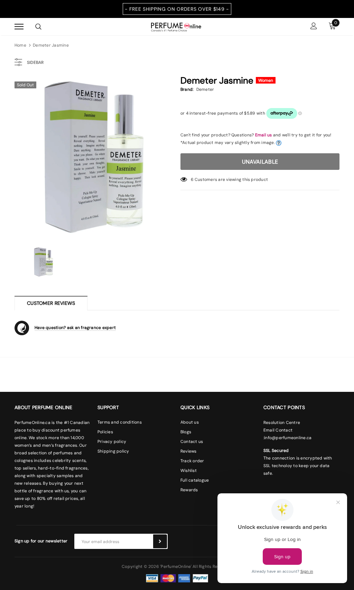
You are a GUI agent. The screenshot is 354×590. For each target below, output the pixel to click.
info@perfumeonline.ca (287, 438)
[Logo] (176, 26)
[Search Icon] (38, 26)
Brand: (186, 89)
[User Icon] (313, 27)
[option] (94, 157)
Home (20, 45)
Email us (263, 135)
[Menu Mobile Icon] (19, 27)
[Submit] (160, 541)
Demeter (205, 89)
